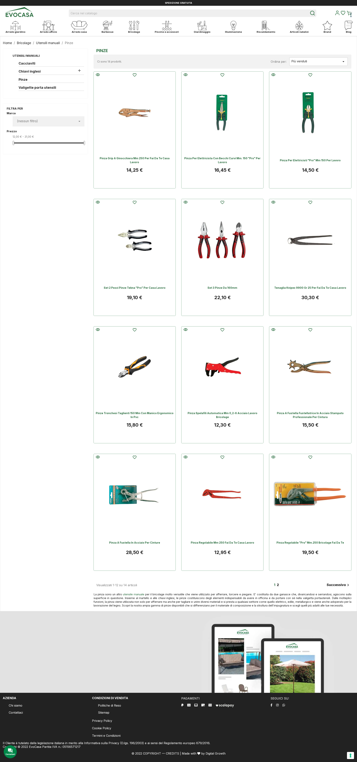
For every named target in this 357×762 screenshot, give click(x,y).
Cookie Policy (101, 728)
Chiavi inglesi (30, 71)
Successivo (338, 585)
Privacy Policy (102, 721)
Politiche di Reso (109, 705)
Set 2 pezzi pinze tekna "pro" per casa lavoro (134, 287)
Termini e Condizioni (106, 735)
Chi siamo (15, 705)
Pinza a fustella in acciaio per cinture (134, 542)
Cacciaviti (27, 63)
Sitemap (103, 712)
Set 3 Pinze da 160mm (222, 287)
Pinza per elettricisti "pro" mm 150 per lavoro (310, 160)
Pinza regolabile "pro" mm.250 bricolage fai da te (310, 542)
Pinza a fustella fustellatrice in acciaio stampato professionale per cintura (310, 415)
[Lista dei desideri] (343, 14)
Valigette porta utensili (37, 87)
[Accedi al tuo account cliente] (337, 14)
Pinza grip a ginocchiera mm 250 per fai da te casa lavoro (135, 160)
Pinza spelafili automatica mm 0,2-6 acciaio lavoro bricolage (222, 415)
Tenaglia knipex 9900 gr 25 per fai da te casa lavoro (310, 287)
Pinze (23, 79)
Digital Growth (216, 753)
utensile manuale (133, 594)
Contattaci (16, 712)
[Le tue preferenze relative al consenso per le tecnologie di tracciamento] (350, 755)
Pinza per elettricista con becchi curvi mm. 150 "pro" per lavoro (222, 160)
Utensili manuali (26, 55)
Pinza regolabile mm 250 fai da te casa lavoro (222, 542)
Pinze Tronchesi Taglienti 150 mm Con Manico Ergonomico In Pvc (134, 415)
